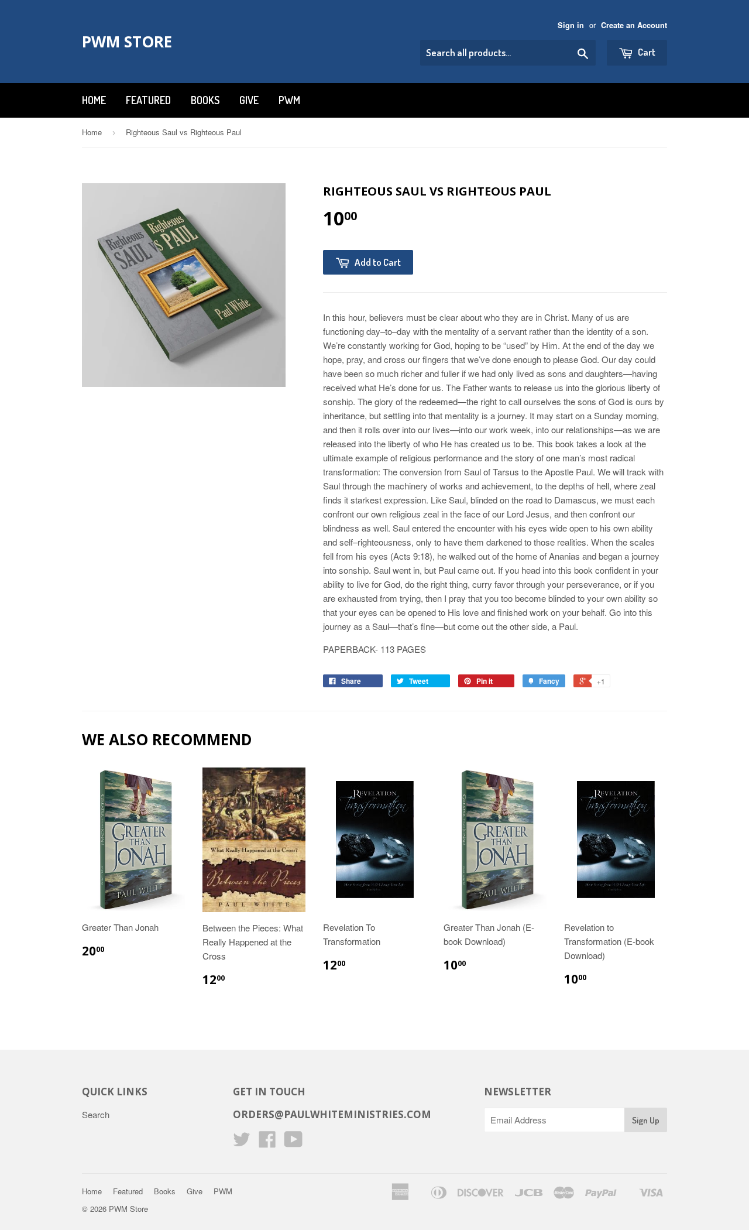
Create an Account (634, 25)
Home (94, 100)
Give (249, 100)
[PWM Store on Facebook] (267, 1142)
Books (205, 100)
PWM (289, 100)
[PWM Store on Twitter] (241, 1142)
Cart (645, 52)
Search (95, 1114)
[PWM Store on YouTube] (293, 1142)
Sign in (571, 25)
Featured (148, 100)
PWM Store (127, 41)
